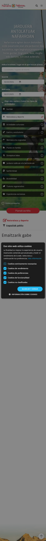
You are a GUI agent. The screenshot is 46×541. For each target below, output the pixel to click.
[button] (23, 294)
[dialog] (23, 270)
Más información (35, 258)
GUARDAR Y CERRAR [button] (30, 289)
